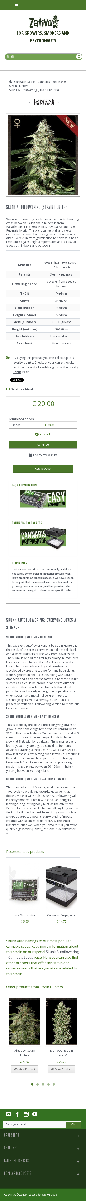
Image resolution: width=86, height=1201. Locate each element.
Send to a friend (22, 389)
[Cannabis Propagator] (43, 539)
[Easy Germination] (43, 500)
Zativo (23, 1194)
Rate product (43, 468)
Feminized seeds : (22, 419)
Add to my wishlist (44, 455)
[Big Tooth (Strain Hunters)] (61, 1021)
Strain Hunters (61, 343)
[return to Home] (10, 81)
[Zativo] (44, 17)
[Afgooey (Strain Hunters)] (24, 1021)
